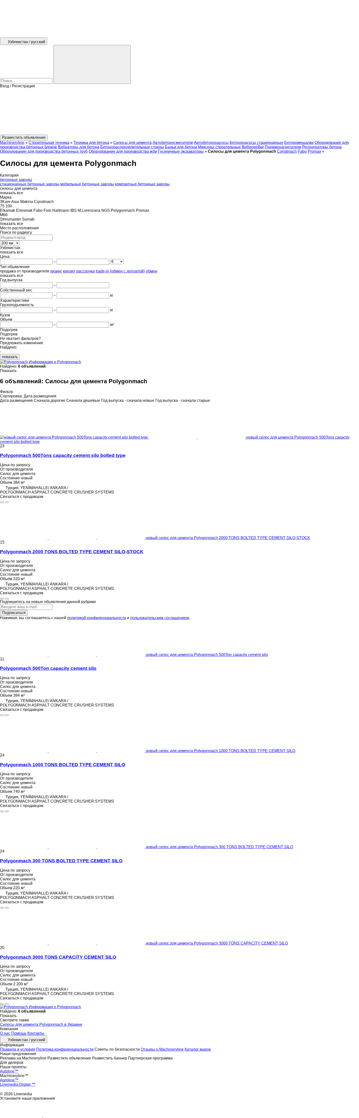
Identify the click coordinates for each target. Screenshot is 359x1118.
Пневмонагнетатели (283, 147)
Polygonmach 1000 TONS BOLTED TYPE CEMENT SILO (62, 764)
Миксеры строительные (219, 147)
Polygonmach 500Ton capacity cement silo (48, 668)
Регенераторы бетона (322, 147)
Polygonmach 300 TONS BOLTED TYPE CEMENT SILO (61, 860)
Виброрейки (253, 147)
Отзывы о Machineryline (162, 1049)
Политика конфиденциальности (65, 1049)
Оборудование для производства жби (123, 151)
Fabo (302, 151)
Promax (314, 151)
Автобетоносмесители (173, 143)
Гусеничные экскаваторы (181, 151)
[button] (179, 111)
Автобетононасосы (211, 143)
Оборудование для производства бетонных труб (44, 151)
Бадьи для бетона (181, 147)
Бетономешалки (299, 143)
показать (10, 357)
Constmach (287, 151)
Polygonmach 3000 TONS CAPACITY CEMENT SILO (58, 957)
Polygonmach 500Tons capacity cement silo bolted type (63, 455)
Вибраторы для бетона (78, 147)
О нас (5, 1033)
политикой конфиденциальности (96, 618)
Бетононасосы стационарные (256, 143)
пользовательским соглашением (159, 618)
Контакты (35, 1033)
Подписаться (14, 613)
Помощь (18, 1033)
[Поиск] (92, 64)
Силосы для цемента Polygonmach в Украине (41, 1024)
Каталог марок (198, 1049)
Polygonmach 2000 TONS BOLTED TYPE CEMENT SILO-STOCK (71, 551)
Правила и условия (17, 1049)
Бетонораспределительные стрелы (132, 147)
